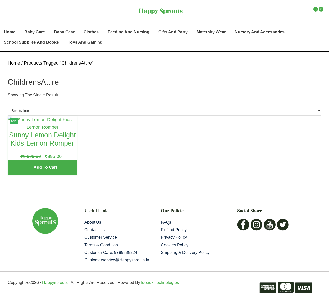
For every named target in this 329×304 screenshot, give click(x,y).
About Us (92, 222)
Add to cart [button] (45, 167)
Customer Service (100, 237)
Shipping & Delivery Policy (185, 252)
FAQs (166, 222)
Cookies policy (174, 245)
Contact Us (94, 230)
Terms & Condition (101, 245)
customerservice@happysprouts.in (116, 260)
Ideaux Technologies (159, 282)
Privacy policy (174, 237)
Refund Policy (174, 230)
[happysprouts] (161, 11)
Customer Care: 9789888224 (110, 252)
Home (14, 63)
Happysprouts (55, 282)
